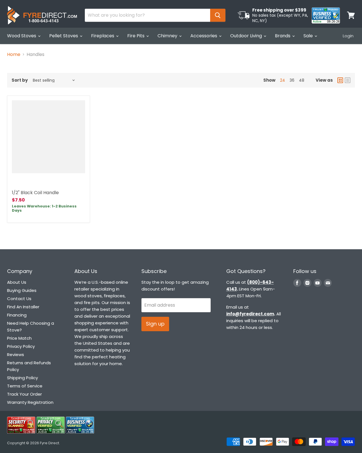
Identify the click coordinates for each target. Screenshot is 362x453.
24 (282, 80)
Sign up (155, 323)
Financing (17, 315)
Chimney (168, 35)
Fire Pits (136, 35)
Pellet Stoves (64, 35)
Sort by (20, 80)
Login (348, 36)
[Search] (217, 15)
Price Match (19, 338)
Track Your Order (24, 394)
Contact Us (19, 299)
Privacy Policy (21, 346)
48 (301, 80)
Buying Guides (21, 290)
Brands (283, 35)
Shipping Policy (22, 378)
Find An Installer (23, 307)
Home (13, 54)
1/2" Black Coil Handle (35, 192)
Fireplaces (103, 35)
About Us (16, 282)
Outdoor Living (246, 35)
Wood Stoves (22, 35)
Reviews (15, 354)
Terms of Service (24, 386)
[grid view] (340, 80)
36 (292, 80)
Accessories (204, 35)
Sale (308, 35)
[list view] (347, 80)
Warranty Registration (30, 402)
